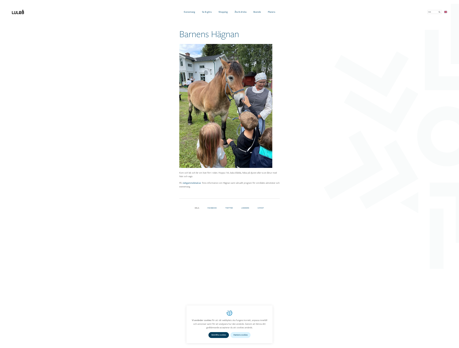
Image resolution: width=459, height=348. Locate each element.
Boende (257, 12)
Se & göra (207, 12)
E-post (261, 208)
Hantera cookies (240, 335)
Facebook (212, 208)
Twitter (229, 208)
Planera (271, 12)
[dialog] (229, 324)
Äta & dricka (240, 12)
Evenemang (189, 12)
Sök (429, 12)
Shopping (223, 12)
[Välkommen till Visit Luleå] (18, 12)
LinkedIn (245, 208)
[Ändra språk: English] (445, 12)
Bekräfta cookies (218, 335)
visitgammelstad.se (192, 183)
